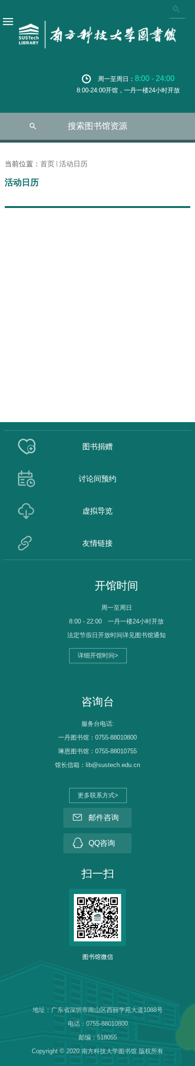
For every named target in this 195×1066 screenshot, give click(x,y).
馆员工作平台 (29, 674)
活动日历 (73, 164)
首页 (47, 164)
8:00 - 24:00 (155, 78)
